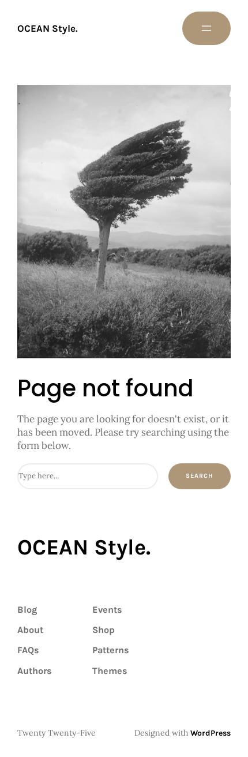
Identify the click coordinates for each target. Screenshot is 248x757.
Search (199, 475)
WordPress (210, 733)
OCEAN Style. (47, 28)
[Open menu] (206, 28)
